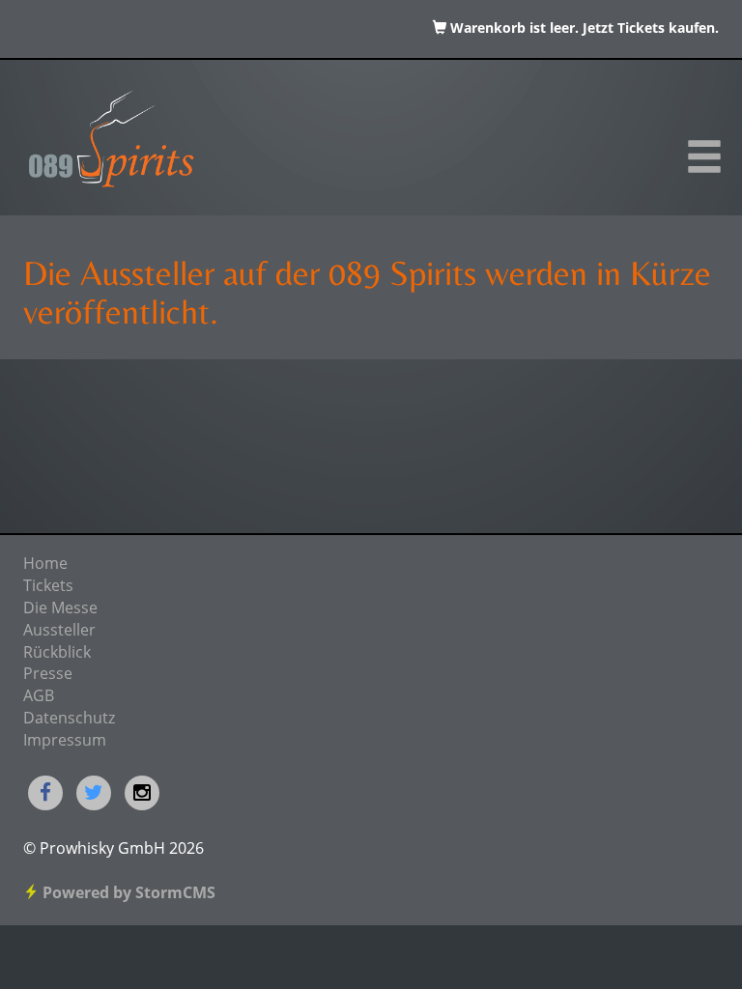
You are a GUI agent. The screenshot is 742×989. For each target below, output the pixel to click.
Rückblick (57, 654)
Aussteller (59, 631)
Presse (47, 675)
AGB (38, 697)
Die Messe (60, 609)
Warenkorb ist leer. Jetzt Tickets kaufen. (582, 29)
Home (45, 565)
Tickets (48, 587)
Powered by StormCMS (127, 894)
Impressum (64, 741)
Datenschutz (69, 719)
